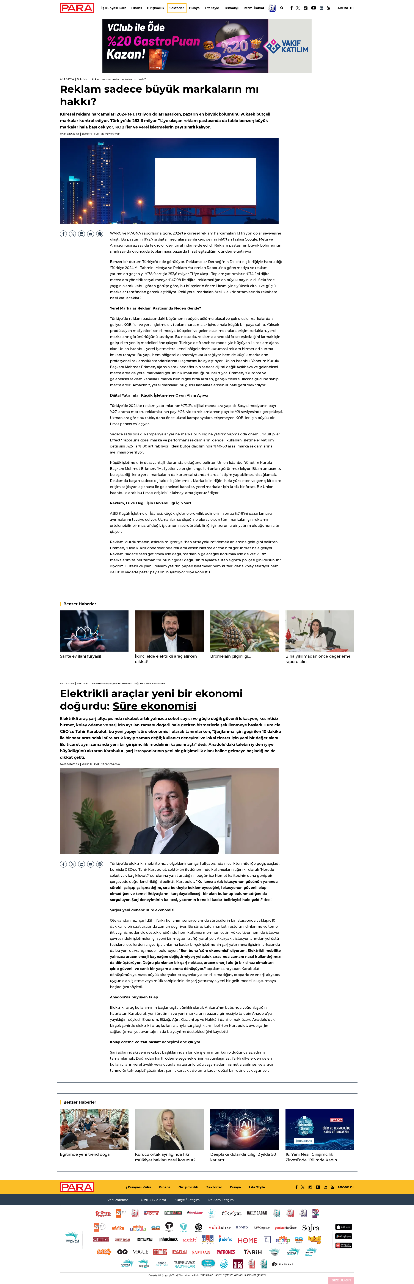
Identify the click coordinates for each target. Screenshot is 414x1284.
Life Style (212, 8)
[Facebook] (291, 8)
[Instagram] (305, 8)
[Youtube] (313, 8)
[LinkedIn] (321, 8)
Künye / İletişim (187, 1200)
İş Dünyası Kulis (113, 8)
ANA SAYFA (67, 79)
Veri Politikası (118, 1200)
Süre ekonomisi (154, 706)
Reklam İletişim (221, 1200)
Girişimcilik (155, 8)
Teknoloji (231, 8)
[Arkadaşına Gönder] (90, 233)
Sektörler (176, 8)
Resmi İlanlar (254, 8)
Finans (136, 8)
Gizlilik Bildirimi (153, 1200)
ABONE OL (345, 8)
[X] (298, 8)
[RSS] (328, 8)
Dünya (194, 8)
